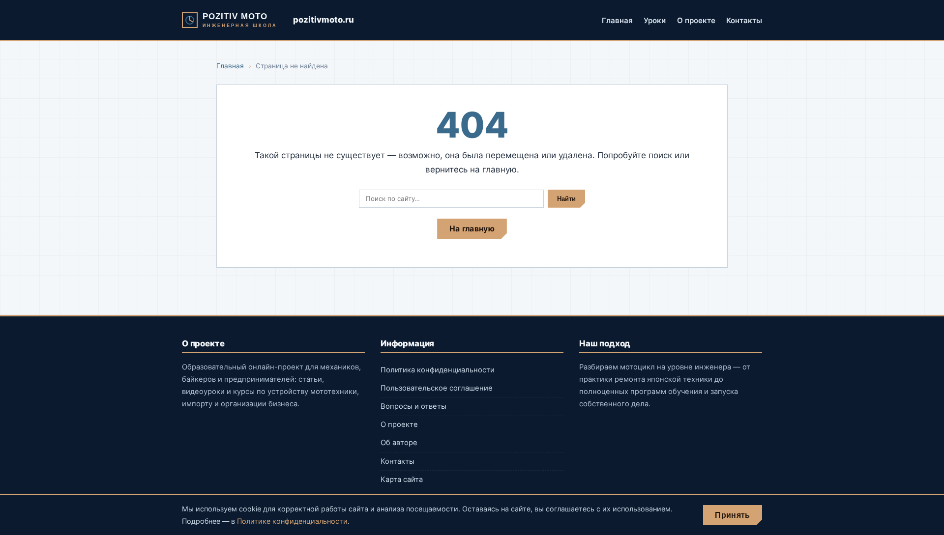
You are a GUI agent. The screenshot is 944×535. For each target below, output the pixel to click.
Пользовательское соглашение (437, 388)
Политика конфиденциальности (438, 370)
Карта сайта (402, 479)
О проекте (696, 20)
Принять (732, 515)
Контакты (744, 20)
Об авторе (399, 442)
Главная (617, 20)
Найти (566, 198)
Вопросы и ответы (413, 406)
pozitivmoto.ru (323, 20)
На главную (472, 228)
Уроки (655, 20)
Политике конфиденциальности (292, 521)
